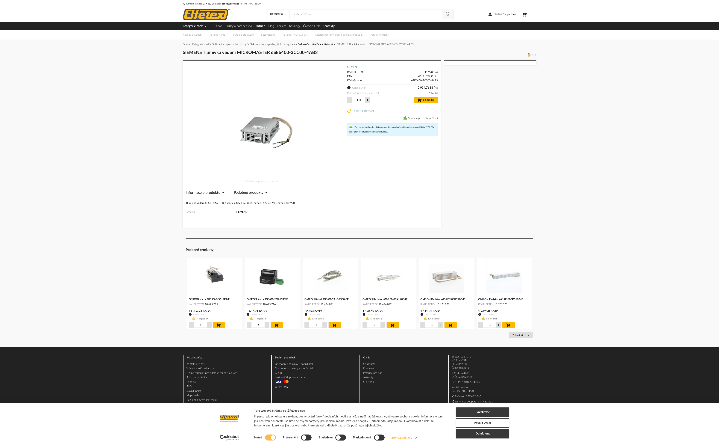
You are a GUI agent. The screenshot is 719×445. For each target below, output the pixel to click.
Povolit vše (482, 412)
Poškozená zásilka (196, 377)
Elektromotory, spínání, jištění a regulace (273, 44)
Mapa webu (193, 395)
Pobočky (191, 382)
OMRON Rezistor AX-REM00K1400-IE (384, 299)
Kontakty (329, 26)
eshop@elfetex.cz (230, 4)
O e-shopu (369, 382)
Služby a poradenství (238, 26)
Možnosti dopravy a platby (290, 377)
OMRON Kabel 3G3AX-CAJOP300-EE (326, 299)
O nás (218, 26)
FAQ (189, 386)
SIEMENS (352, 67)
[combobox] (365, 14)
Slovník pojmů (194, 391)
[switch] (306, 438)
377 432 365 (209, 4)
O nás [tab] (366, 357)
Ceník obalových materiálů (201, 400)
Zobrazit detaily (402, 437)
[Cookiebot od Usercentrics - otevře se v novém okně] (229, 438)
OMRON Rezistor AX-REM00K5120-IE (500, 299)
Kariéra (281, 26)
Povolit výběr (482, 422)
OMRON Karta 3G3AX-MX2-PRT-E (209, 299)
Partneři (260, 26)
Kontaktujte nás (195, 364)
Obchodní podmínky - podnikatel (294, 364)
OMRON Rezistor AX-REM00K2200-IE (442, 299)
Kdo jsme (368, 368)
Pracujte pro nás (372, 373)
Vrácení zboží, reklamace (200, 368)
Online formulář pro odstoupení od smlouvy (211, 373)
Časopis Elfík (311, 26)
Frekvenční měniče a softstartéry (317, 44)
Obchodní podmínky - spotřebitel (294, 368)
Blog (271, 26)
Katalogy (294, 26)
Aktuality (368, 377)
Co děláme (369, 364)
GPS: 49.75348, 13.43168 (466, 382)
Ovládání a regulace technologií (230, 44)
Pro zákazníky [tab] (194, 357)
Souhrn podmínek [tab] (285, 357)
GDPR (278, 373)
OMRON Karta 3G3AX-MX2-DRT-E (267, 299)
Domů (187, 44)
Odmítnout (483, 433)
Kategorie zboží (193, 26)
